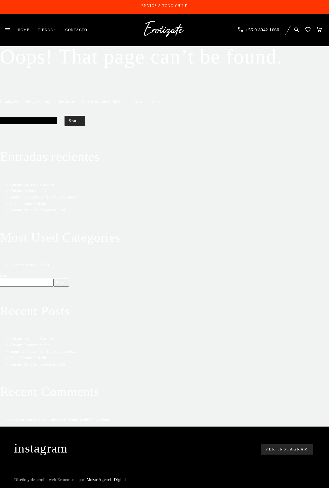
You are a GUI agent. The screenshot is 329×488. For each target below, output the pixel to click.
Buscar (6, 275)
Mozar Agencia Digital (106, 479)
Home (24, 30)
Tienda (45, 30)
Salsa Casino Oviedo (28, 203)
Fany (14, 419)
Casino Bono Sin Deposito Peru (37, 210)
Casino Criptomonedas (29, 190)
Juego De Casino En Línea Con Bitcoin (44, 197)
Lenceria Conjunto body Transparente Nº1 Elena (67, 419)
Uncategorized (22, 265)
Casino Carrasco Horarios (32, 184)
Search (75, 121)
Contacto (76, 30)
